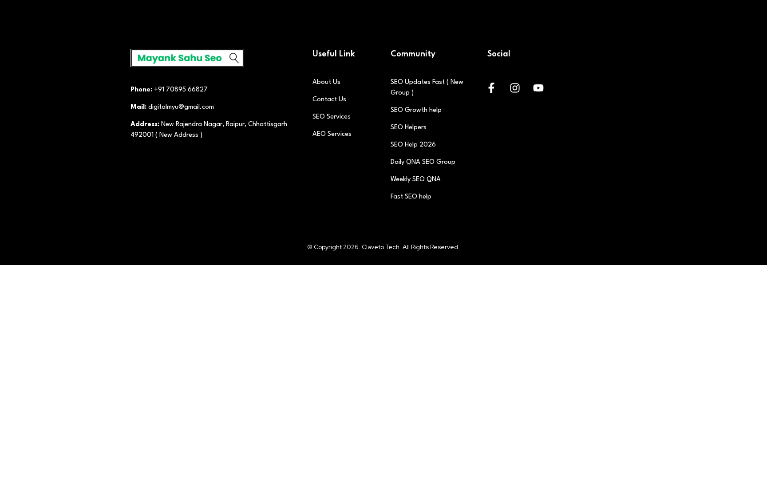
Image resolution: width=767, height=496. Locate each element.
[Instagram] (515, 88)
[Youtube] (538, 88)
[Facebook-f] (491, 88)
